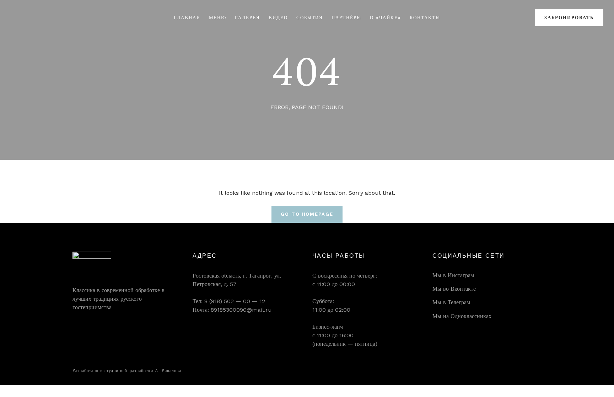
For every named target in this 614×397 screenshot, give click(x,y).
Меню (218, 17)
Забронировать (569, 17)
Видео (278, 17)
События (309, 17)
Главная (187, 17)
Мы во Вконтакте (454, 288)
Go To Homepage (307, 214)
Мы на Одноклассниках (461, 316)
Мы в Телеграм (451, 302)
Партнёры (346, 17)
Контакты (425, 17)
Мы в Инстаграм (453, 275)
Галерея (247, 17)
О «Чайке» (385, 17)
